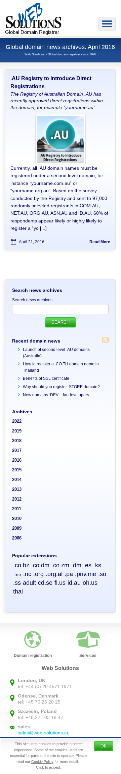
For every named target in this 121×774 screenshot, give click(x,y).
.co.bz (21, 565)
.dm (76, 565)
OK (103, 746)
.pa (69, 574)
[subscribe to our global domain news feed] (105, 340)
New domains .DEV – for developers (56, 395)
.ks (97, 565)
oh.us (90, 582)
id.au (74, 582)
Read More (99, 242)
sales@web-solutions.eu (44, 732)
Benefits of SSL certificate (46, 378)
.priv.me (85, 574)
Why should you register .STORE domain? (61, 386)
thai (18, 591)
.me (17, 574)
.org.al (54, 574)
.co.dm (40, 565)
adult (29, 582)
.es (87, 565)
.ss (17, 582)
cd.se (45, 582)
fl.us (60, 582)
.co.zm (60, 565)
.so (102, 574)
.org (38, 574)
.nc (27, 574)
